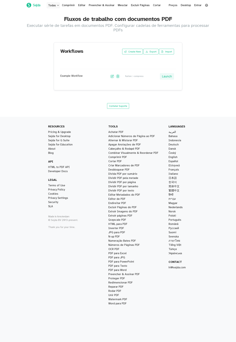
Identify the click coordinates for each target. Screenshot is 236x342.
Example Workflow (71, 76)
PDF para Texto (117, 265)
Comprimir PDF (117, 157)
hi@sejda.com (177, 267)
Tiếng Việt (175, 245)
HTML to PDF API (59, 167)
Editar (81, 5)
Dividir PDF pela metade (123, 178)
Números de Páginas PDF (124, 245)
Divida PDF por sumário (122, 173)
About (51, 148)
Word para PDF (117, 303)
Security (53, 202)
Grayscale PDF (117, 219)
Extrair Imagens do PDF (123, 211)
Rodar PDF (114, 291)
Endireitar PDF (117, 203)
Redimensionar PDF (120, 282)
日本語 (173, 178)
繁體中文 (174, 190)
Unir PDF (113, 295)
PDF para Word (117, 270)
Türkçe (173, 249)
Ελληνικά (174, 165)
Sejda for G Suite (59, 140)
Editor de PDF (116, 199)
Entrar (197, 5)
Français (174, 169)
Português (175, 219)
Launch (167, 76)
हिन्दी (171, 194)
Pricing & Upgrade (59, 132)
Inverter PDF (116, 228)
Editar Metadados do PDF (124, 194)
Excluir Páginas (140, 5)
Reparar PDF (115, 286)
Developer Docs (58, 171)
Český (172, 153)
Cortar (157, 5)
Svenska (174, 236)
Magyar (173, 203)
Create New (134, 51)
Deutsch (174, 144)
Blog (51, 153)
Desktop (186, 5)
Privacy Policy (56, 189)
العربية (172, 132)
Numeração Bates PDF (122, 240)
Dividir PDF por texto (121, 190)
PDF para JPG (116, 257)
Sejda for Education (60, 144)
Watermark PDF (117, 299)
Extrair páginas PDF (120, 215)
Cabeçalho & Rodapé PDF (124, 148)
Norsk (172, 211)
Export (153, 51)
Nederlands (176, 207)
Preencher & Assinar (101, 5)
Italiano (173, 173)
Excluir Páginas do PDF (122, 207)
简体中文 (174, 186)
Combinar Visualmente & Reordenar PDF (133, 153)
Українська (175, 253)
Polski (172, 215)
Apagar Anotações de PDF (124, 144)
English (173, 157)
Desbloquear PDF (119, 169)
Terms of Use (56, 185)
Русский (174, 228)
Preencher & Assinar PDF (124, 274)
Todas (52, 5)
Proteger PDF (116, 278)
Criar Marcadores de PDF (124, 165)
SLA (50, 206)
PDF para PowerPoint (121, 261)
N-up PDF (114, 236)
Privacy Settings (58, 198)
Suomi (172, 232)
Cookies (53, 193)
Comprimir (68, 5)
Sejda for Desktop (59, 136)
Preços (173, 5)
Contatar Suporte (118, 106)
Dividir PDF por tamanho (123, 186)
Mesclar (123, 5)
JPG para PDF (116, 232)
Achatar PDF (115, 132)
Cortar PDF (115, 161)
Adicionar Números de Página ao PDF (131, 136)
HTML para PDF (117, 224)
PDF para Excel (117, 253)
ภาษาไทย (174, 240)
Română (173, 224)
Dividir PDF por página (122, 182)
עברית (172, 199)
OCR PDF (113, 249)
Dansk (172, 148)
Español (173, 161)
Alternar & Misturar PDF (123, 140)
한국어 (173, 182)
